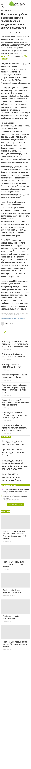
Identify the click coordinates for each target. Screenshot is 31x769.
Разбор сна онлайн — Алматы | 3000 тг (12, 617)
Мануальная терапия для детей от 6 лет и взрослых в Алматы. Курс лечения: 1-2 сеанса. (15, 535)
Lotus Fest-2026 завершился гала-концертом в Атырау (12, 477)
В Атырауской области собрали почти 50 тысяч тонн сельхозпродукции (15, 415)
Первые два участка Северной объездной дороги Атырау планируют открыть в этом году (15, 388)
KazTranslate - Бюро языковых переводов (12, 591)
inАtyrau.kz (5, 56)
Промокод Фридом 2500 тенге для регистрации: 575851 (13, 564)
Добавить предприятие (15, 504)
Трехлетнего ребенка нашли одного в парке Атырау (14, 376)
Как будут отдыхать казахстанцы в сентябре (12, 365)
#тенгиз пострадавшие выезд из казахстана (13, 318)
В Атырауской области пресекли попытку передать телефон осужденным (14, 427)
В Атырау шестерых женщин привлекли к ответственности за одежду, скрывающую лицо (15, 343)
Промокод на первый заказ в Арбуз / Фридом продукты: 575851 (15, 644)
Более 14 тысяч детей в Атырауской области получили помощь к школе (15, 402)
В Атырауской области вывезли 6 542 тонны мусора (14, 355)
